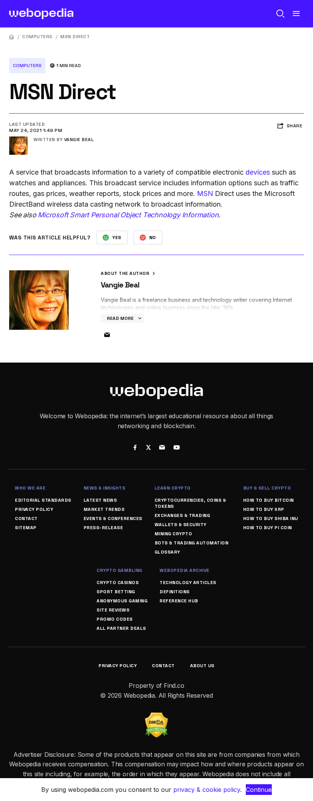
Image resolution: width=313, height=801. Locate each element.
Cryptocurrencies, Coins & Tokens (190, 503)
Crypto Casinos (118, 582)
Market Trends (104, 509)
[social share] (135, 448)
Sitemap (26, 528)
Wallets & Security (181, 525)
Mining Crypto (173, 534)
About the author (126, 273)
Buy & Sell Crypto (267, 488)
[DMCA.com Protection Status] (156, 717)
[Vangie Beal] (18, 139)
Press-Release (103, 528)
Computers (37, 36)
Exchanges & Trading (182, 515)
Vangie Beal (79, 139)
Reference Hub (179, 601)
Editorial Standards (43, 500)
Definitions (175, 592)
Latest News (100, 500)
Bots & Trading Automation (192, 543)
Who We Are (30, 488)
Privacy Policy (34, 509)
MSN (205, 193)
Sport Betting (116, 592)
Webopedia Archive (185, 570)
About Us (202, 666)
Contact (26, 518)
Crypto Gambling (119, 570)
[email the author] (107, 335)
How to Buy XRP (263, 509)
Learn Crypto (173, 488)
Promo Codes (115, 619)
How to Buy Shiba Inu (270, 518)
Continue (259, 789)
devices (257, 172)
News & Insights (105, 488)
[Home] (12, 36)
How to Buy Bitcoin (268, 500)
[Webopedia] (41, 13)
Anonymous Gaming (122, 601)
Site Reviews (113, 610)
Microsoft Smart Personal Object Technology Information (128, 215)
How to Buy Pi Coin (267, 528)
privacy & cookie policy (206, 789)
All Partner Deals (121, 628)
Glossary (167, 552)
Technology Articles (188, 582)
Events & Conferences (113, 518)
